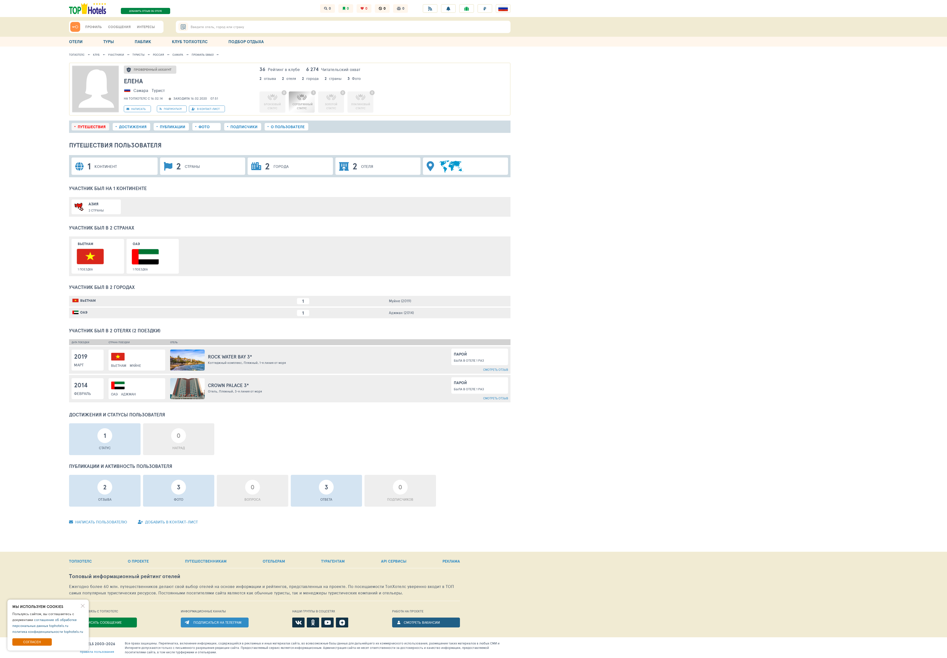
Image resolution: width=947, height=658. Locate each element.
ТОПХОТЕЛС (80, 561)
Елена (133, 81)
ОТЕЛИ (76, 41)
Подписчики (243, 127)
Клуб (96, 54)
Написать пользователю (100, 522)
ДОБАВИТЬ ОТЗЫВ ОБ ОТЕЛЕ (145, 11)
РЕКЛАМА (451, 561)
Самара (177, 54)
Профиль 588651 (203, 54)
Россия (158, 54)
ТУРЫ (108, 41)
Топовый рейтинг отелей (124, 576)
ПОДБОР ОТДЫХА (246, 41)
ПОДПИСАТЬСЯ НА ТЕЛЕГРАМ (217, 622)
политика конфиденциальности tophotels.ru (47, 631)
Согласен (32, 642)
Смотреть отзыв (495, 370)
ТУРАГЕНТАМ (333, 561)
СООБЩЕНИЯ (119, 26)
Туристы (138, 54)
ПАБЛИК (143, 41)
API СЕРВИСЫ (393, 561)
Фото (204, 127)
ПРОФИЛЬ (93, 26)
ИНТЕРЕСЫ (146, 26)
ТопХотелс (77, 54)
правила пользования (97, 651)
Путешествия (92, 127)
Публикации (172, 127)
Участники (116, 54)
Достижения (132, 127)
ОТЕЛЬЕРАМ (274, 561)
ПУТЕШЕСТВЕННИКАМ (206, 561)
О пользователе (288, 127)
